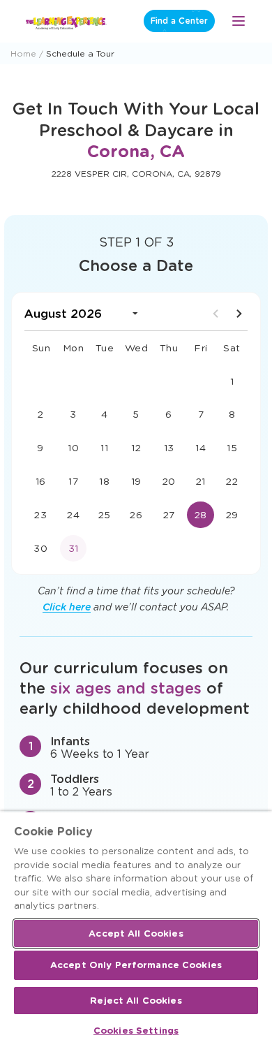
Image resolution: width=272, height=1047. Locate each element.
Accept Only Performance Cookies (136, 965)
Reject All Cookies (135, 1000)
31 (73, 548)
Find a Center (179, 20)
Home (23, 53)
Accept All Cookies (136, 933)
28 (201, 514)
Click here (67, 607)
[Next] (239, 313)
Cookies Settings (136, 1030)
